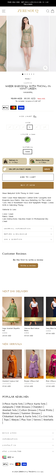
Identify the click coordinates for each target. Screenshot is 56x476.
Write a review (28, 265)
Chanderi (37, 407)
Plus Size (26, 419)
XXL (44, 127)
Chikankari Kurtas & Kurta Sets (19, 416)
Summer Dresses (30, 413)
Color (28, 134)
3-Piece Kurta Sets (12, 403)
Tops (6, 419)
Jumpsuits (7, 407)
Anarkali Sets (9, 410)
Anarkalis (48, 419)
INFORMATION (10, 439)
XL (36, 127)
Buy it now (28, 185)
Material (28, 147)
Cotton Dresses (27, 410)
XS (10, 127)
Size (28, 123)
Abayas (15, 419)
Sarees (37, 419)
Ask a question (13, 239)
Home (27, 79)
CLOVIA (28, 83)
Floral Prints (45, 410)
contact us (9, 445)
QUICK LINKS (9, 433)
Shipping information (17, 229)
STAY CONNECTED (11, 451)
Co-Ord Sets (46, 416)
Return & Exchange (15, 234)
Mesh (27, 152)
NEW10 (47, 169)
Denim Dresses (10, 413)
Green (27, 139)
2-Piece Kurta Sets (35, 403)
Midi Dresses (23, 407)
